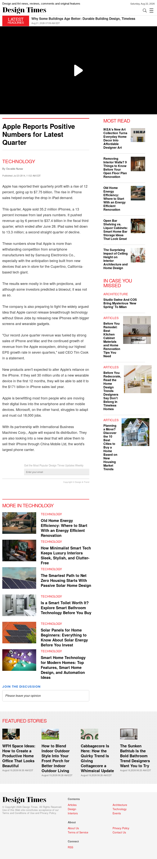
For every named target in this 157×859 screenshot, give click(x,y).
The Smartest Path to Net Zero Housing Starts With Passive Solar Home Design (66, 580)
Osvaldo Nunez (14, 168)
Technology (18, 161)
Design (72, 809)
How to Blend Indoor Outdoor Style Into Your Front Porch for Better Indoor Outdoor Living (56, 758)
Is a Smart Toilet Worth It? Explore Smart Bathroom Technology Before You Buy (66, 607)
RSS (70, 847)
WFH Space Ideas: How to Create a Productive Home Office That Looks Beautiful (18, 755)
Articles (111, 318)
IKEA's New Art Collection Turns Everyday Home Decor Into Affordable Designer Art (115, 138)
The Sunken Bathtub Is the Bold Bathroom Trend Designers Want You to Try (135, 755)
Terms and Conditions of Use (18, 813)
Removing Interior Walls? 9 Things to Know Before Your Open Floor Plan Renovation (115, 167)
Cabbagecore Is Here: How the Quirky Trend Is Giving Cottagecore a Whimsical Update (97, 758)
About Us (73, 828)
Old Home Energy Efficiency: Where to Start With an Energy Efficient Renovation (64, 528)
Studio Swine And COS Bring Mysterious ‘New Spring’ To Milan (120, 303)
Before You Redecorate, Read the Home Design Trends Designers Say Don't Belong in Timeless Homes (112, 390)
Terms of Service (78, 832)
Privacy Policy (48, 813)
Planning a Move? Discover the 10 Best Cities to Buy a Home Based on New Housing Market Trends (110, 447)
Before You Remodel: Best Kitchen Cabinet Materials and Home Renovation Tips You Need (111, 339)
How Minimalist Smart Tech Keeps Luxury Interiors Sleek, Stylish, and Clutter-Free (66, 555)
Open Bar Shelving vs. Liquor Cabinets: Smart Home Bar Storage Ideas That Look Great (115, 229)
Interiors (73, 813)
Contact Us (119, 832)
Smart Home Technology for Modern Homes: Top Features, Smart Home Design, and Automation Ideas (63, 667)
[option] (93, 21)
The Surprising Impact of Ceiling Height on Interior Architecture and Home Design (88, 20)
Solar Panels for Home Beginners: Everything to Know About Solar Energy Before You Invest (64, 637)
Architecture (115, 294)
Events (117, 813)
